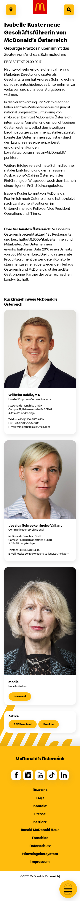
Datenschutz (40, 845)
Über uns (40, 790)
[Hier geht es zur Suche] (69, 9)
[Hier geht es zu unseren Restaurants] (11, 9)
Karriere (40, 821)
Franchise (40, 837)
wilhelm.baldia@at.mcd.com (33, 427)
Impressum (40, 861)
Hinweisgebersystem (40, 853)
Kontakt (40, 805)
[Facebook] (16, 775)
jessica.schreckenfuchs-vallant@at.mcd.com (43, 553)
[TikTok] (51, 775)
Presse (40, 813)
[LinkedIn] (63, 775)
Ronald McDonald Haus (40, 829)
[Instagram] (28, 775)
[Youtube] (40, 775)
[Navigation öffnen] (68, 889)
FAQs (40, 797)
